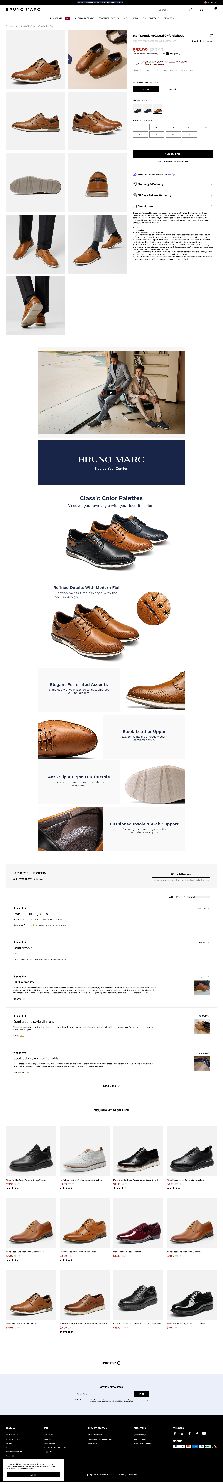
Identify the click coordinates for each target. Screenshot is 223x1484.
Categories (10, 26)
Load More (109, 1086)
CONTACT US (48, 1435)
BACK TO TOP (109, 1363)
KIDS (135, 18)
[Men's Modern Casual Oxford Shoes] (137, 109)
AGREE (33, 1475)
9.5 (189, 127)
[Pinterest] (196, 1433)
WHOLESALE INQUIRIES (142, 1443)
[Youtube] (204, 1433)
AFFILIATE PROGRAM (14, 1452)
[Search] (191, 10)
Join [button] (141, 1394)
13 (189, 134)
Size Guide (148, 120)
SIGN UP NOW (117, 2)
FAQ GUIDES (48, 1452)
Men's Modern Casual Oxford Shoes (41, 26)
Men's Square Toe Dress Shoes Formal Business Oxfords (137, 1323)
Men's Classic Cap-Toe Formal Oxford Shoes (25, 1251)
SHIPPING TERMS (50, 1443)
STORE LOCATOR (140, 1435)
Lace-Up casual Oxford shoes (182, 239)
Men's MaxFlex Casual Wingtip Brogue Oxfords (26, 1180)
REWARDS (169, 18)
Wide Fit (173, 89)
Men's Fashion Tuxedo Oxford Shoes (128, 1251)
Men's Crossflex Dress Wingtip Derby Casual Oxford (135, 1180)
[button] (210, 2)
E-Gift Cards (92, 1443)
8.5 (156, 127)
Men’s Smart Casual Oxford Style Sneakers (185, 1180)
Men (17, 26)
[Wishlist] (207, 10)
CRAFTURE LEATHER (109, 18)
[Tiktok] (189, 1433)
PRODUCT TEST (11, 1443)
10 (206, 127)
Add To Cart (173, 153)
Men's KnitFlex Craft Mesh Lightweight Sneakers (81, 1180)
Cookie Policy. (29, 1468)
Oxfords (24, 26)
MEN (126, 18)
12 (173, 134)
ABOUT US (47, 1439)
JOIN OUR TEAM (140, 1439)
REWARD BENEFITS (95, 1435)
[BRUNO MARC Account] (201, 10)
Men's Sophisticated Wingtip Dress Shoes (78, 1251)
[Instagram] (182, 1433)
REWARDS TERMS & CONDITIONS (100, 1439)
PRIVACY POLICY (12, 1435)
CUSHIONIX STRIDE (84, 18)
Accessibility (10, 1456)
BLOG (8, 1448)
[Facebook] (175, 1433)
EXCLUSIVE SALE (151, 18)
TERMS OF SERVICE (13, 1439)
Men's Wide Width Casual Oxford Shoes (23, 1323)
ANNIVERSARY (57, 18)
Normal (146, 89)
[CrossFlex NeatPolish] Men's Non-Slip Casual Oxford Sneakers (87, 1323)
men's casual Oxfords (148, 213)
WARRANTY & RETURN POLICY (55, 1448)
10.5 (140, 134)
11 (157, 134)
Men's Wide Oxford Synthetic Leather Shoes (186, 1323)
